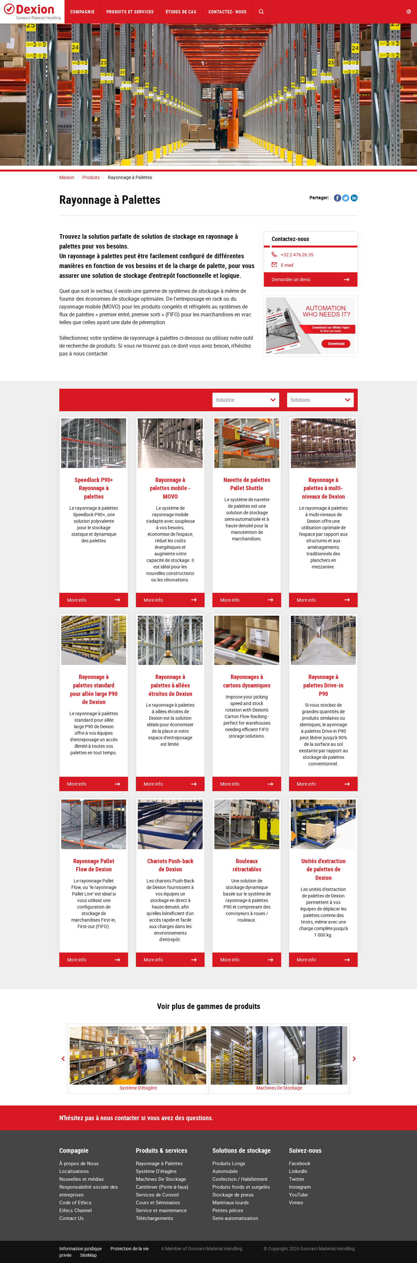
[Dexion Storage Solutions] (32, 12)
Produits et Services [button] (130, 12)
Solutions (300, 399)
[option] (137, 1058)
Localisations (74, 1171)
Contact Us (71, 1218)
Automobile (225, 1171)
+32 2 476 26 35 (296, 254)
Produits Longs (228, 1163)
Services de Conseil (157, 1194)
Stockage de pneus (233, 1194)
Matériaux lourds (230, 1202)
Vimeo (296, 1202)
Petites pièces (227, 1210)
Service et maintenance (161, 1210)
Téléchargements (154, 1218)
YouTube (298, 1194)
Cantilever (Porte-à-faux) (162, 1186)
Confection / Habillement (239, 1179)
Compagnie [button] (82, 12)
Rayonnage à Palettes (159, 1163)
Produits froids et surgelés (241, 1186)
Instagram (300, 1186)
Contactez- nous (227, 12)
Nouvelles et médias (81, 1179)
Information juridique (80, 1248)
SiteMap (88, 1255)
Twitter (296, 1179)
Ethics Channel (75, 1210)
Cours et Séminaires (158, 1202)
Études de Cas (181, 12)
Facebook (299, 1163)
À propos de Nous (79, 1163)
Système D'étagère (138, 1088)
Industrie (225, 399)
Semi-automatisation (235, 1218)
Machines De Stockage (279, 1088)
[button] (261, 11)
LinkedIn (298, 1171)
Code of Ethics (75, 1202)
